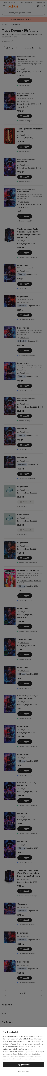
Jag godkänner (23, 1064)
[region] (23, 1051)
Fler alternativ (23, 1071)
